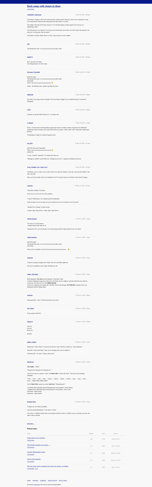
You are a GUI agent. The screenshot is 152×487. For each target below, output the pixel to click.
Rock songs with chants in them (43, 6)
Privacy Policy (63, 480)
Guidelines (43, 480)
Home (29, 480)
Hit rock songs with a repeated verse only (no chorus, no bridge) (47, 466)
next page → (31, 423)
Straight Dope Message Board (9, 2)
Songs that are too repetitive (36, 438)
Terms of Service (52, 480)
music (36, 468)
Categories (35, 480)
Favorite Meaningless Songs (36, 452)
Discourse (37, 484)
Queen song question (34, 459)
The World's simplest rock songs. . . (38, 445)
